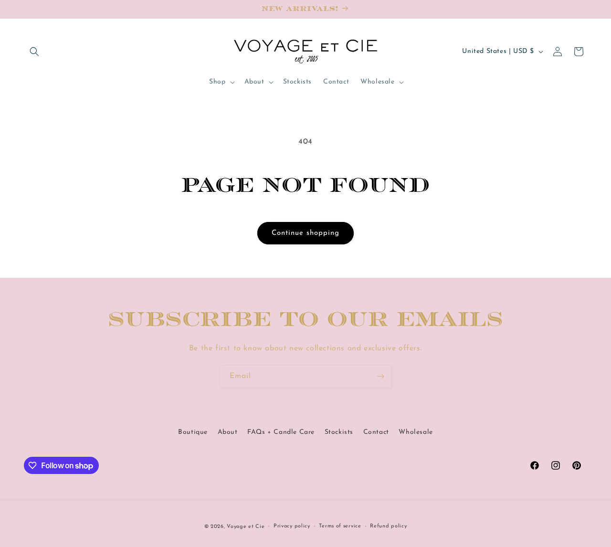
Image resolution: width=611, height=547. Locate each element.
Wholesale (415, 432)
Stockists (339, 432)
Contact (376, 432)
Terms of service (340, 526)
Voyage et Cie (245, 526)
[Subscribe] (380, 376)
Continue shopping (305, 233)
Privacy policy (292, 526)
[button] (34, 51)
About (228, 432)
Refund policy (388, 526)
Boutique (193, 432)
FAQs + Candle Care (281, 432)
